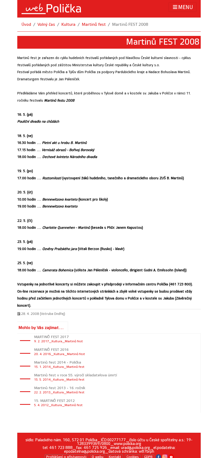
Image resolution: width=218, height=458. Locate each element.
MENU (185, 7)
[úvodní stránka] (51, 8)
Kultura (68, 24)
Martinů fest (94, 24)
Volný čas (46, 24)
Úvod (26, 24)
